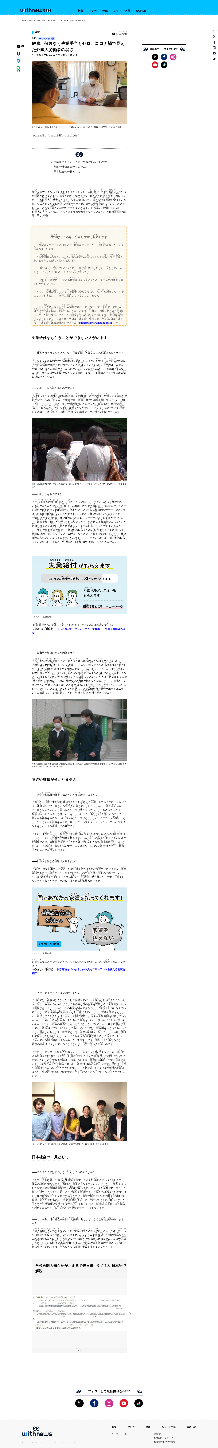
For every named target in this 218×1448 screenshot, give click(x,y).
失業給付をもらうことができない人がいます (80, 162)
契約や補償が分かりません (70, 166)
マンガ (93, 10)
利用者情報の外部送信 (165, 1441)
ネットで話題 (121, 10)
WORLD (141, 10)
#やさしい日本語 (46, 38)
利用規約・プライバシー (166, 1438)
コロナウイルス (72, 135)
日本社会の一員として (67, 171)
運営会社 (158, 1434)
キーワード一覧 (119, 1434)
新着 (80, 10)
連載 (105, 10)
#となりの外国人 (39, 135)
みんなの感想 (121, 34)
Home (24, 20)
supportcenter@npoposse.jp (96, 322)
